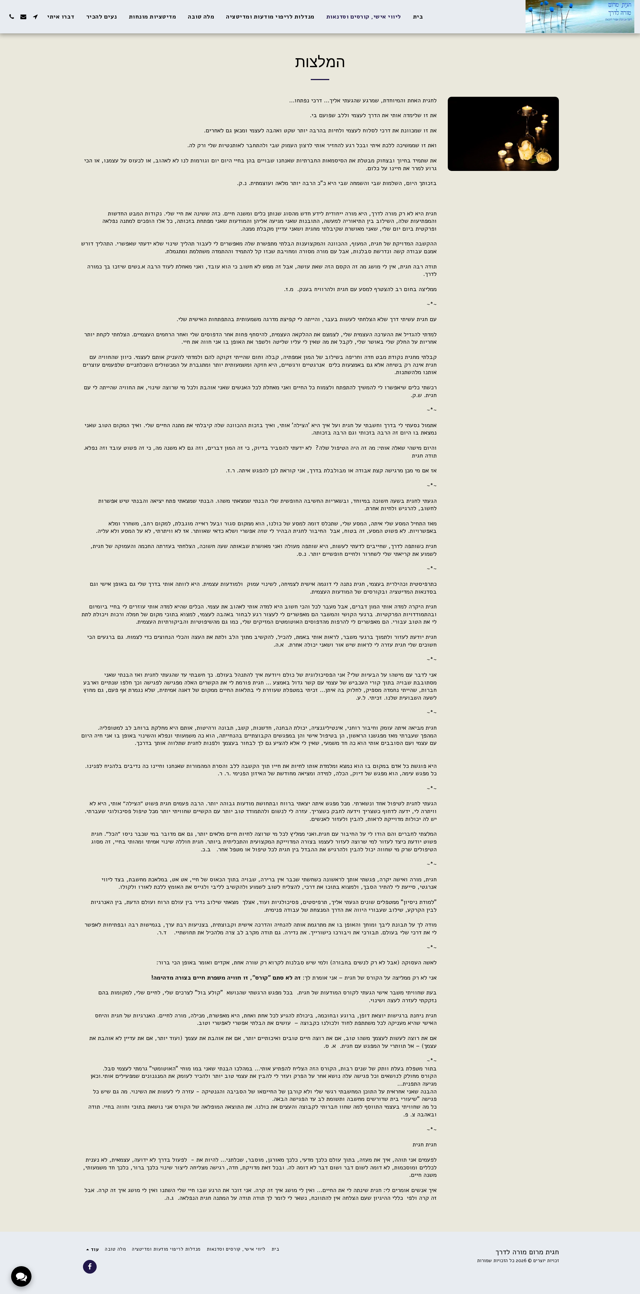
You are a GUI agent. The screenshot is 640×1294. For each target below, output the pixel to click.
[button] (35, 17)
